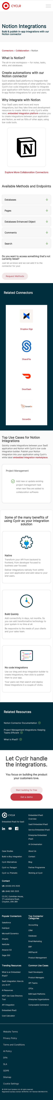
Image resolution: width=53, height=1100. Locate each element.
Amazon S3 (7, 950)
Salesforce (6, 922)
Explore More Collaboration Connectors (26, 172)
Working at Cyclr (35, 873)
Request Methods (15, 276)
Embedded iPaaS (9, 1010)
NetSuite (5, 944)
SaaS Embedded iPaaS (38, 824)
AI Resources (7, 990)
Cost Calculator (8, 1016)
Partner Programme (36, 867)
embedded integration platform (23, 113)
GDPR (6, 1070)
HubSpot (5, 928)
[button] (26, 199)
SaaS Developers (35, 972)
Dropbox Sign (26, 329)
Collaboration (22, 50)
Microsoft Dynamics (10, 933)
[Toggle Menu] (48, 6)
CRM (30, 930)
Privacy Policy (10, 1038)
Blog (30, 862)
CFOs (30, 988)
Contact (31, 856)
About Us (32, 851)
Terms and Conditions (14, 1044)
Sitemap (7, 1077)
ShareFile (26, 359)
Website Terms (10, 1031)
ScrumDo (26, 419)
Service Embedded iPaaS (39, 830)
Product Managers (36, 977)
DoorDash (26, 389)
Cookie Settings (11, 1083)
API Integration (8, 1005)
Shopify (5, 939)
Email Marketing (35, 941)
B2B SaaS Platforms (36, 994)
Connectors (7, 50)
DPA (5, 1057)
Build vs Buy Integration (12, 856)
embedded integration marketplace (30, 457)
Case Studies (7, 851)
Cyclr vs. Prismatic (9, 873)
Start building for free (26, 790)
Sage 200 (6, 955)
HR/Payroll (32, 952)
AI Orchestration (35, 844)
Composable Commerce (38, 1005)
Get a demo (26, 797)
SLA (5, 1064)
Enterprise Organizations (38, 999)
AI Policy (7, 1051)
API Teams (32, 983)
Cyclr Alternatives (9, 862)
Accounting (33, 925)
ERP (30, 947)
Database (32, 936)
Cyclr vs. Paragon (9, 867)
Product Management (37, 958)
